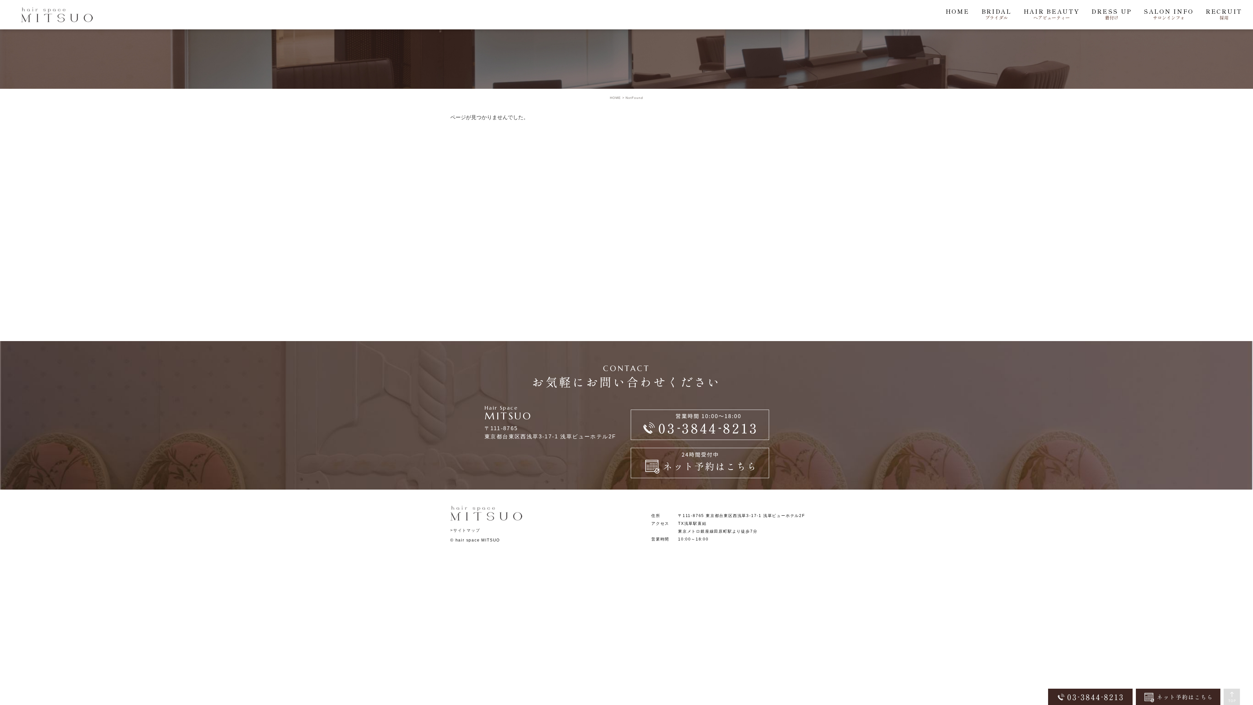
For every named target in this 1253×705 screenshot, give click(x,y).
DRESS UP (1111, 14)
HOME (957, 11)
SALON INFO (1169, 14)
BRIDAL (997, 14)
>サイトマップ (465, 530)
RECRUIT (1224, 14)
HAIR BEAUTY (1052, 14)
